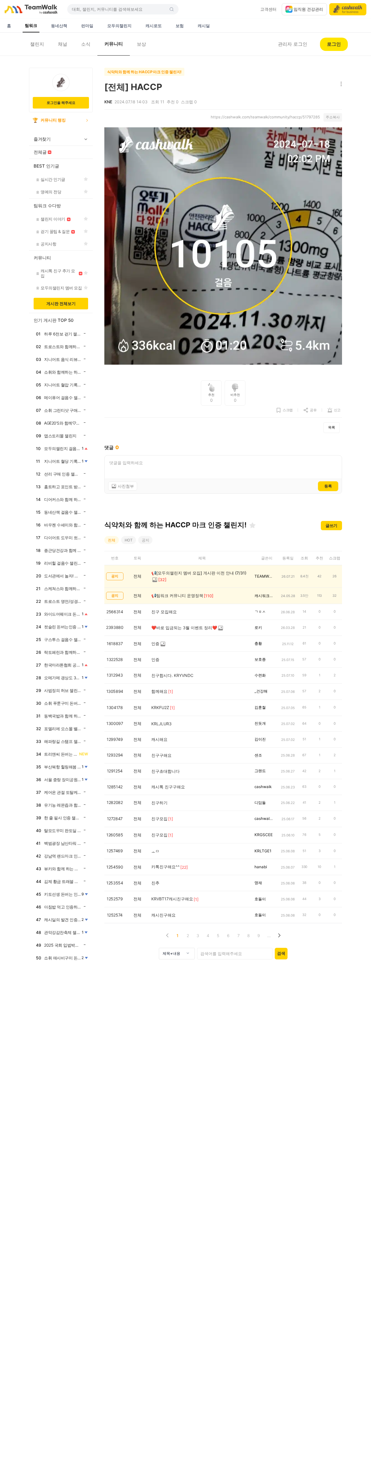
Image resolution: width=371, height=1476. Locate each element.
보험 (180, 25)
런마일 (87, 25)
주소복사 (333, 117)
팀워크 (31, 25)
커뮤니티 (113, 44)
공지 (145, 540)
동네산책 (59, 25)
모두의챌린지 (119, 25)
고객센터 (268, 9)
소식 (85, 44)
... (269, 935)
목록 (331, 427)
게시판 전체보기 (61, 303)
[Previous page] (167, 935)
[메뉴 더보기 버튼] (340, 84)
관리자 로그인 (292, 44)
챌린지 (37, 44)
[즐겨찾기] (252, 525)
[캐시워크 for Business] (347, 9)
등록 (328, 486)
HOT (128, 540)
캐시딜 (204, 25)
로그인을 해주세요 (61, 102)
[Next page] (279, 935)
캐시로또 (154, 25)
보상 (141, 44)
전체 (111, 540)
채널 (62, 44)
